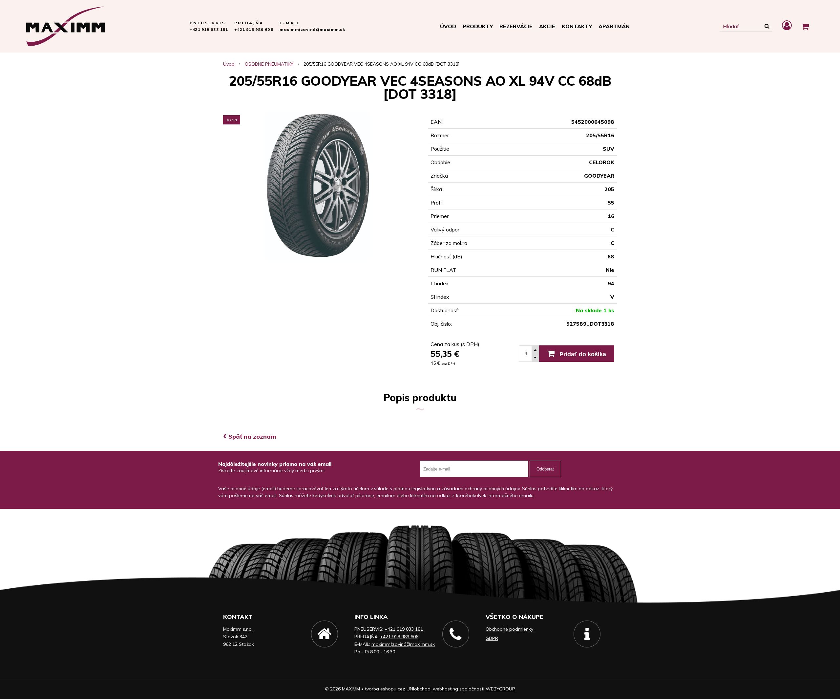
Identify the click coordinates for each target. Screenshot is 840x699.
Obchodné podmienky (509, 629)
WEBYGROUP (500, 689)
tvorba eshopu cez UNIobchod (397, 689)
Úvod (448, 26)
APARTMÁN (614, 26)
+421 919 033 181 (209, 29)
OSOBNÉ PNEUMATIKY (269, 64)
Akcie (547, 26)
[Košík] (805, 26)
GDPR (492, 638)
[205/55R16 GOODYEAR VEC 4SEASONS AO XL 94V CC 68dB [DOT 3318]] (317, 186)
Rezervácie (516, 26)
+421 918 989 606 (253, 29)
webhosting (445, 689)
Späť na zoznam (249, 436)
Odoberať (545, 469)
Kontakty (577, 26)
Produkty (478, 26)
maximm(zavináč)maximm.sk (312, 29)
